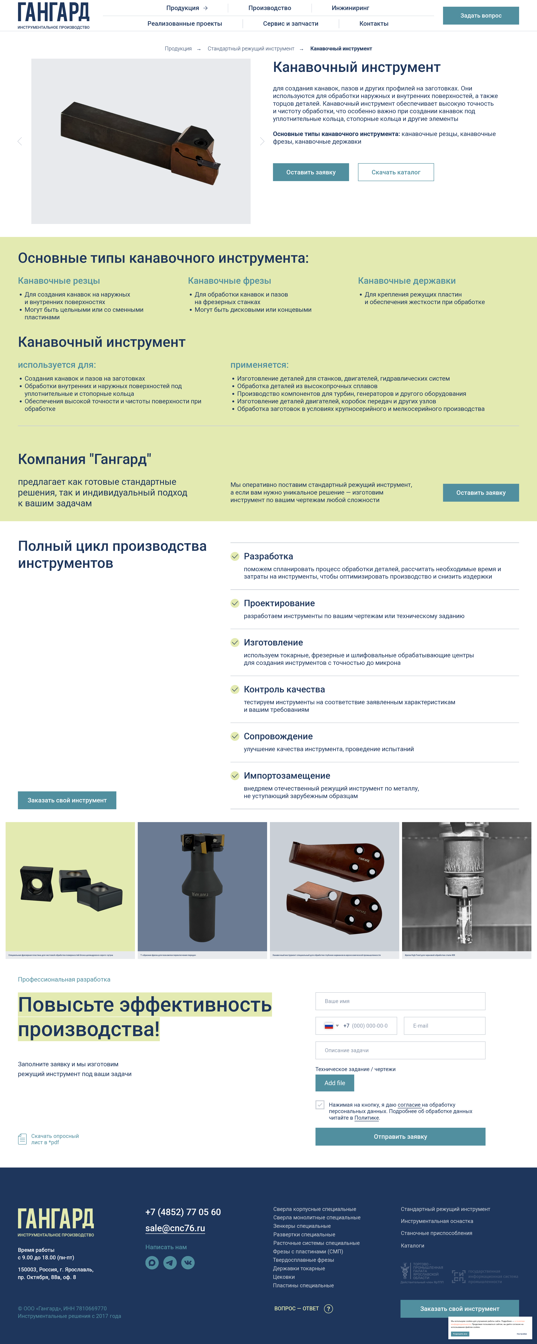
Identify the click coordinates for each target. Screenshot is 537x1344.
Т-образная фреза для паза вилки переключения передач (168, 955)
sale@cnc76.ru (175, 1228)
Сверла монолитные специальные (317, 1217)
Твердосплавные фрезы (303, 1260)
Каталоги (412, 1245)
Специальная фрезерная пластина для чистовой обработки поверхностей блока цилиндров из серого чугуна (60, 955)
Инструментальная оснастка (437, 1221)
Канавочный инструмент (341, 49)
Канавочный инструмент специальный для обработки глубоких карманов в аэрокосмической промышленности (327, 955)
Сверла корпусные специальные (314, 1209)
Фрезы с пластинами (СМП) (308, 1251)
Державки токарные (299, 1268)
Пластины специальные (303, 1285)
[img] (152, 1262)
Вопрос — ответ (296, 1308)
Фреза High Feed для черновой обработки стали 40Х (430, 955)
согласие (410, 1105)
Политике (367, 1118)
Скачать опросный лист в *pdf (55, 1139)
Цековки (284, 1277)
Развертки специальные (304, 1234)
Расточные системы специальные (316, 1243)
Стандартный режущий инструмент (251, 49)
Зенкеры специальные (302, 1226)
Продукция (178, 49)
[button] (481, 16)
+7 (150, 1212)
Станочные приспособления (436, 1233)
